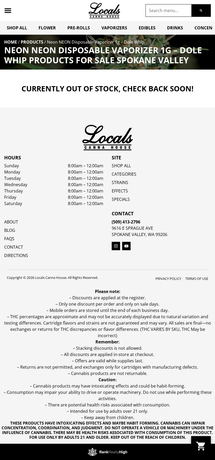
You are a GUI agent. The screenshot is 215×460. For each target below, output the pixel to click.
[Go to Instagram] (116, 246)
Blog (9, 230)
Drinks (175, 28)
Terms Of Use (196, 278)
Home (10, 42)
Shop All (17, 28)
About (11, 222)
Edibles (147, 28)
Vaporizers (114, 28)
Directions (16, 255)
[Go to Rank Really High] (107, 452)
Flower (47, 28)
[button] (8, 10)
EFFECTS (120, 191)
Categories (124, 174)
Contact (13, 247)
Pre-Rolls (78, 28)
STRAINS (120, 182)
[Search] (201, 10)
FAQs (9, 239)
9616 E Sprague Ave (132, 228)
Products (32, 42)
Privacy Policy (168, 278)
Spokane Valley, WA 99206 (139, 234)
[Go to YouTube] (126, 246)
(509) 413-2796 (126, 222)
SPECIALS (121, 199)
